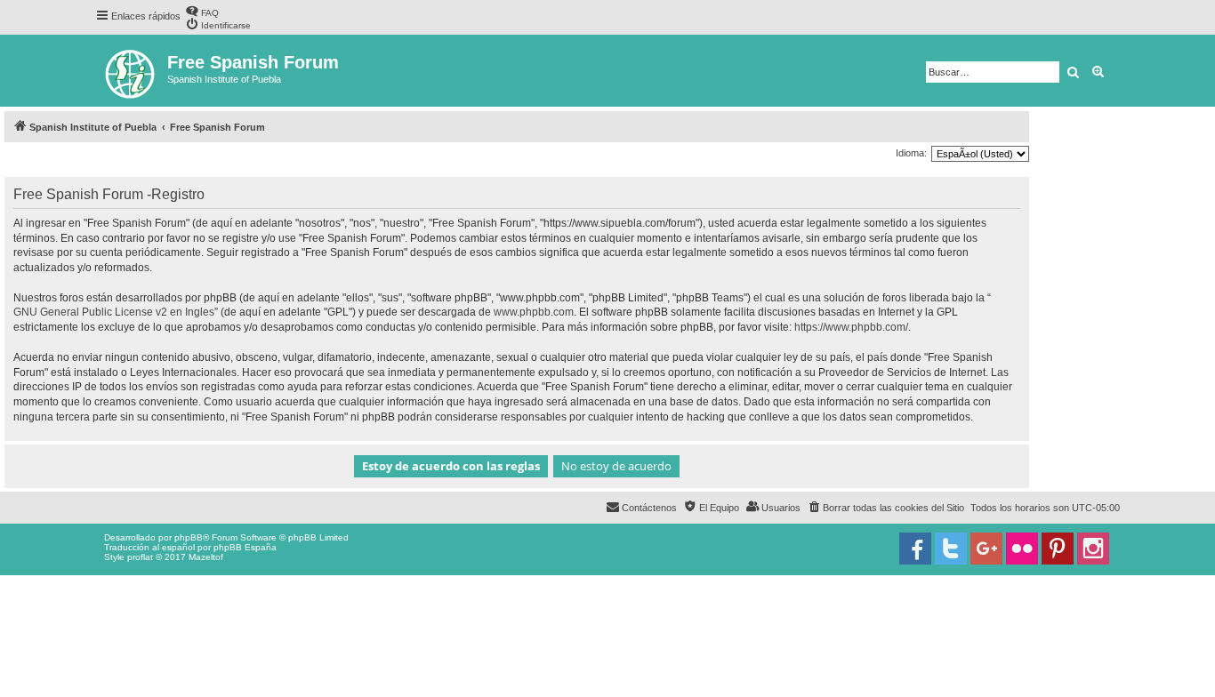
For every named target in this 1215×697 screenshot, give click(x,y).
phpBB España (245, 547)
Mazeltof (206, 557)
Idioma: (911, 153)
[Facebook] (915, 549)
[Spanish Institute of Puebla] (131, 70)
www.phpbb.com (534, 312)
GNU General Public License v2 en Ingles (113, 312)
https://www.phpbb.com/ (851, 327)
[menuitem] (202, 11)
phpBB (188, 537)
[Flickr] (1022, 549)
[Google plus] (986, 549)
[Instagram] (1093, 549)
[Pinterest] (1058, 549)
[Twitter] (951, 549)
